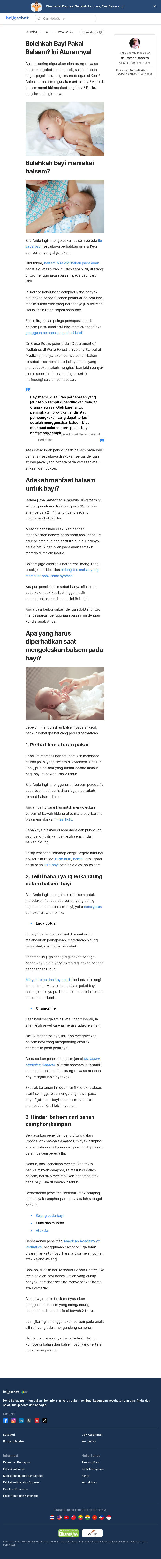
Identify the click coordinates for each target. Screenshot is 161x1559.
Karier (85, 1475)
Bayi (46, 31)
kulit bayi (51, 865)
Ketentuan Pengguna (17, 1462)
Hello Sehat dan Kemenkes (20, 1495)
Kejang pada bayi (50, 1215)
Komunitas (89, 1441)
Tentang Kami (91, 1462)
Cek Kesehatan (92, 1434)
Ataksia (42, 1230)
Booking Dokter (13, 1441)
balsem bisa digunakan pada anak (71, 263)
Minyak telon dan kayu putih (49, 980)
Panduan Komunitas (15, 1489)
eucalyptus (93, 907)
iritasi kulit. (64, 819)
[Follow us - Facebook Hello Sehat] (5, 1420)
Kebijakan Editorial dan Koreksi (23, 1475)
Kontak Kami (90, 1482)
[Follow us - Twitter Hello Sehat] (29, 1420)
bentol (78, 859)
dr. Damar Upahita (135, 58)
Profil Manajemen (93, 1469)
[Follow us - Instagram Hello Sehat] (13, 1420)
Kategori (9, 1434)
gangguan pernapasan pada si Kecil (54, 333)
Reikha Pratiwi (138, 70)
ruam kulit (63, 859)
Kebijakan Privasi (14, 1469)
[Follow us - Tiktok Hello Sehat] (44, 1420)
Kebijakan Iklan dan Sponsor (21, 1482)
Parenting (31, 31)
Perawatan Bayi (65, 31)
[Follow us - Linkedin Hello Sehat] (21, 1420)
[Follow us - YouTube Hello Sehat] (37, 1420)
